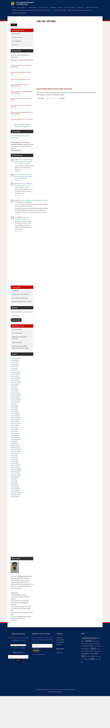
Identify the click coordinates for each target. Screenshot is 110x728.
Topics (59, 7)
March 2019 (14, 463)
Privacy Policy (58, 691)
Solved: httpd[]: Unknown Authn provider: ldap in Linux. (54, 89)
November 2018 (15, 471)
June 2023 (13, 388)
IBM (82, 648)
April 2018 (13, 484)
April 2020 (13, 443)
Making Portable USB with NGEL (22, 301)
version (99, 659)
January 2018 (14, 490)
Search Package (17, 342)
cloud (82, 643)
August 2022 (14, 401)
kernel (88, 648)
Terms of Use (51, 691)
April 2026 (13, 366)
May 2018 (13, 483)
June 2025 (13, 368)
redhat (96, 653)
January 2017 (14, 496)
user (96, 659)
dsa (85, 645)
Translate (22, 647)
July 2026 (13, 360)
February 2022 (14, 413)
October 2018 (14, 473)
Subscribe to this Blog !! (92, 7)
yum (82, 661)
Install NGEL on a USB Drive (20, 294)
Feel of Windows (33, 7)
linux (93, 648)
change (94, 641)
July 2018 (13, 479)
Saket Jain (41, 98)
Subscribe (36, 650)
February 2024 (14, 374)
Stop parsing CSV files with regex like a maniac (20, 79)
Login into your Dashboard (19, 13)
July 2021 (13, 427)
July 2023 (13, 386)
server (92, 656)
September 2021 (15, 423)
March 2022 (14, 411)
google (98, 645)
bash (82, 641)
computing (92, 643)
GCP (96, 645)
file (91, 645)
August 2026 (14, 358)
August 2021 (14, 425)
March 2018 (14, 487)
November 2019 (15, 449)
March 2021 (14, 433)
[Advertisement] (67, 45)
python (91, 653)
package (91, 651)
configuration (97, 643)
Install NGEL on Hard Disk (20, 298)
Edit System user (17, 333)
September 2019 (15, 451)
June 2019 (13, 457)
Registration (16, 33)
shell (100, 656)
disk (82, 645)
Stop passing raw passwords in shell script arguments (22, 60)
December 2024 (15, 372)
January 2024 (14, 376)
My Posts (15, 45)
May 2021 (13, 431)
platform (95, 651)
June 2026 (13, 362)
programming (85, 653)
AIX (98, 638)
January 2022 (14, 415)
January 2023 (14, 392)
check (98, 641)
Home (13, 7)
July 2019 (13, 455)
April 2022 (13, 409)
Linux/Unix (62, 98)
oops (86, 651)
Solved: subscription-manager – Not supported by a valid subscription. (23, 219)
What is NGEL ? (21, 7)
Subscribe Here (16, 320)
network (83, 651)
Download (53, 7)
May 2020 (13, 441)
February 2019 (14, 465)
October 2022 (14, 397)
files (93, 645)
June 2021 (13, 429)
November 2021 (15, 419)
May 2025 (13, 370)
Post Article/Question (70, 7)
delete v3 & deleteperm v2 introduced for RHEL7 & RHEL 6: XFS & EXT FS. (30, 10)
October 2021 (14, 421)
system (85, 659)
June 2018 (13, 481)
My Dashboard (16, 41)
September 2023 (15, 382)
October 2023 (14, 380)
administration (89, 638)
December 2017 (15, 492)
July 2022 (13, 403)
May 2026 (13, 364)
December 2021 (15, 417)
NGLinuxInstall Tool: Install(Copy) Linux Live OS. (80, 10)
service (96, 656)
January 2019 (14, 467)
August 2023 (14, 384)
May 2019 (13, 459)
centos (88, 640)
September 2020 (15, 439)
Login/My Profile (17, 37)
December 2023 (15, 378)
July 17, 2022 (54, 98)
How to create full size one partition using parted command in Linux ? (24, 161)
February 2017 (14, 494)
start (82, 659)
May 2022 (13, 407)
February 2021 (14, 435)
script (89, 656)
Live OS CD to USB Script (59, 10)
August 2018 (14, 477)
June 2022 (13, 405)
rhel (83, 656)
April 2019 (13, 461)
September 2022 (15, 400)
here (20, 150)
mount (97, 648)
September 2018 (15, 475)
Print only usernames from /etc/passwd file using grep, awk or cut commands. (23, 176)
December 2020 (15, 437)
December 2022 (15, 394)
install (85, 648)
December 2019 (15, 447)
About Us (80, 7)
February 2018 (14, 488)
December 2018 (15, 469)
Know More (14, 620)
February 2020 (14, 445)
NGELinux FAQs (43, 7)
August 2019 (14, 453)
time (89, 659)
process (99, 651)
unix (92, 658)
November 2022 (15, 396)
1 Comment (19, 61)
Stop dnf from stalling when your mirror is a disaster (22, 119)
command (86, 643)
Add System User (17, 329)
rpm (86, 656)
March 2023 (14, 390)
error (87, 645)
